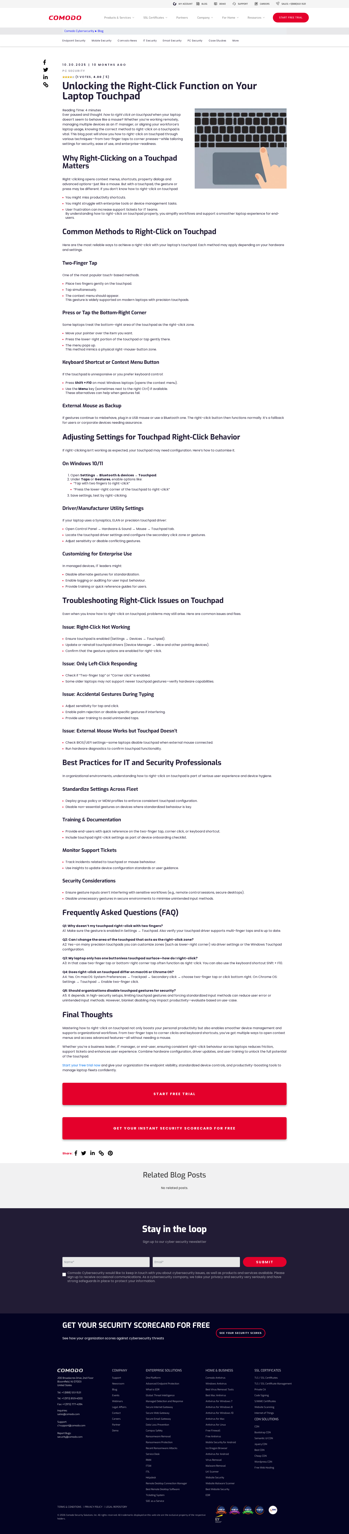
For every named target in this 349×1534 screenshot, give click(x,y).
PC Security (195, 40)
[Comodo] (65, 18)
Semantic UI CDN (263, 1438)
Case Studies (217, 40)
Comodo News (127, 40)
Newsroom (118, 1383)
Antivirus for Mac (215, 1418)
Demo (115, 1430)
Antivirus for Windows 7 (219, 1401)
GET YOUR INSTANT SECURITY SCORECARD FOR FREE (174, 1128)
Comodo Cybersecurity (79, 31)
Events (115, 1395)
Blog (114, 1389)
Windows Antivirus (216, 1383)
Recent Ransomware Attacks (161, 1448)
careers (264, 3)
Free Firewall (213, 1430)
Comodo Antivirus (215, 1377)
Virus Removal (214, 1460)
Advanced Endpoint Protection (162, 1383)
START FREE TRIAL (291, 17)
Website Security (215, 1477)
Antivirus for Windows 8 (219, 1407)
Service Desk (153, 1454)
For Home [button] (229, 18)
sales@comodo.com (68, 1414)
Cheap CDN (260, 1456)
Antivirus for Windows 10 (219, 1413)
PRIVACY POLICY (93, 1507)
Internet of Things (264, 1413)
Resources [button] (255, 18)
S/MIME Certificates (265, 1401)
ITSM (148, 1465)
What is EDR (152, 1389)
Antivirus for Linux (216, 1424)
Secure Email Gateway (158, 1418)
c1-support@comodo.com (71, 1425)
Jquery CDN (260, 1444)
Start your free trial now (81, 1065)
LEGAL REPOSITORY (116, 1507)
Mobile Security (102, 40)
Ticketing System (155, 1495)
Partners (182, 18)
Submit (265, 1261)
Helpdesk (151, 1477)
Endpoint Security (74, 40)
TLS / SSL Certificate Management (273, 1383)
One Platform (153, 1377)
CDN (256, 1426)
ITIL (148, 1471)
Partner (116, 1424)
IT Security (150, 40)
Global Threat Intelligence (160, 1395)
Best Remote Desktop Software (163, 1489)
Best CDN (259, 1450)
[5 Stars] (73, 77)
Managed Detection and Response (164, 1401)
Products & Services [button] (118, 18)
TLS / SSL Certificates (266, 1377)
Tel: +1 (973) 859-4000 (70, 1398)
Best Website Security (217, 1489)
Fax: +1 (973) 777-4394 (69, 1404)
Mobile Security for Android (221, 1442)
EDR (208, 1495)
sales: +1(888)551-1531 (294, 3)
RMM (148, 1460)
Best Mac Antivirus (216, 1395)
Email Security (172, 40)
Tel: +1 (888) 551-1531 (69, 1392)
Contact (116, 1413)
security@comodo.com (69, 1436)
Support (116, 1377)
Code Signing (261, 1395)
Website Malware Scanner (220, 1483)
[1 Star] (63, 77)
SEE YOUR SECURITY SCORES (241, 1333)
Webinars (117, 1401)
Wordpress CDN (263, 1461)
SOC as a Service (155, 1501)
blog (204, 3)
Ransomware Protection (159, 1442)
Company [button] (203, 18)
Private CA (260, 1389)
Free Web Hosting (264, 1467)
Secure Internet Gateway (159, 1407)
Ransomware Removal (158, 1436)
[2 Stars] (66, 77)
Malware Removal (216, 1465)
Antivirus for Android (217, 1454)
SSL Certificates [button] (154, 18)
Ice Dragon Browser (216, 1448)
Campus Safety (154, 1430)
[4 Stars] (71, 77)
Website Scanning (264, 1407)
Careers (116, 1418)
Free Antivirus (213, 1436)
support (243, 3)
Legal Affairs (119, 1407)
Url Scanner (212, 1471)
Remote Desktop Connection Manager (166, 1483)
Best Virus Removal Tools (220, 1389)
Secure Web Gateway (157, 1413)
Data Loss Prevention (157, 1424)
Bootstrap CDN (262, 1432)
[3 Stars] (68, 77)
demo (222, 3)
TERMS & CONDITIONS (69, 1507)
